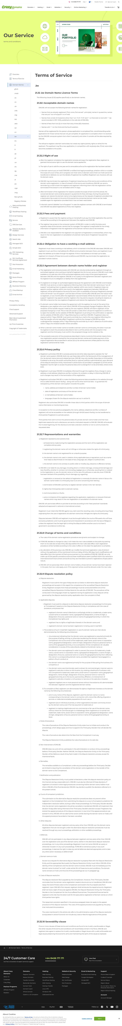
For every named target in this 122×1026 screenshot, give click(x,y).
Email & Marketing (88, 971)
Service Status (105, 980)
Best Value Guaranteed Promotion (17, 319)
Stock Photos (17, 277)
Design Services (18, 235)
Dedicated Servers (48, 994)
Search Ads (16, 239)
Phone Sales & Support (108, 974)
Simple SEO (17, 248)
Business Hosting (47, 977)
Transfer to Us (109, 7)
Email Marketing (18, 269)
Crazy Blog (7, 982)
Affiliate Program (18, 282)
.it (15, 145)
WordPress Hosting (19, 211)
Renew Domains (28, 977)
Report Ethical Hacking (108, 990)
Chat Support (14, 309)
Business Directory (19, 286)
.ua (15, 162)
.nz (15, 102)
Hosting (40, 7)
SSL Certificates (67, 980)
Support (104, 971)
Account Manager (106, 998)
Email (48, 7)
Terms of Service (18, 78)
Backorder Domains (29, 983)
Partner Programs (10, 986)
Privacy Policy (14, 301)
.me (15, 175)
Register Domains (28, 974)
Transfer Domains (28, 980)
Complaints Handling (17, 305)
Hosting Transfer (47, 986)
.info (15, 111)
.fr (15, 149)
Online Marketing (79, 7)
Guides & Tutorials (106, 977)
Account (104, 995)
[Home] (4, 948)
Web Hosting (46, 974)
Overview (16, 74)
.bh (15, 184)
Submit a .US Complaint (30, 994)
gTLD (16, 89)
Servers (15, 220)
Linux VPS (45, 989)
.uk (15, 106)
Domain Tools (27, 986)
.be (15, 136)
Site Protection (18, 264)
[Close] (119, 1019)
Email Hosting (18, 216)
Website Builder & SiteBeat (19, 230)
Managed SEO (18, 243)
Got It (99, 1018)
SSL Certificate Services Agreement (20, 259)
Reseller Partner (99, 2)
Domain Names (18, 85)
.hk (15, 167)
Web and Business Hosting (19, 206)
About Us (6, 977)
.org (15, 115)
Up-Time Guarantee (16, 324)
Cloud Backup (18, 290)
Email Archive (17, 294)
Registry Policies (20, 201)
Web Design (66, 977)
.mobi (16, 93)
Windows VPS (46, 992)
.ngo (16, 188)
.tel (15, 128)
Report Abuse (105, 983)
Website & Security (69, 971)
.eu (15, 141)
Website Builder (67, 974)
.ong (16, 192)
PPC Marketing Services (18, 253)
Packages (16, 273)
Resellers (6, 992)
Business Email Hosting (88, 974)
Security (67, 7)
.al (15, 180)
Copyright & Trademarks (18, 328)
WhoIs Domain (28, 992)
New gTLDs (18, 197)
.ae (15, 154)
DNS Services (17, 224)
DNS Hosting (46, 983)
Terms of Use (29, 1017)
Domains (30, 7)
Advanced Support (16, 314)
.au (15, 98)
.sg (15, 171)
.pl (15, 158)
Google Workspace (87, 977)
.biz (15, 119)
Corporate (7, 979)
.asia (15, 123)
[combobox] (17, 1007)
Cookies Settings (87, 1018)
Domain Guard (27, 989)
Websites (57, 7)
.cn (15, 132)
